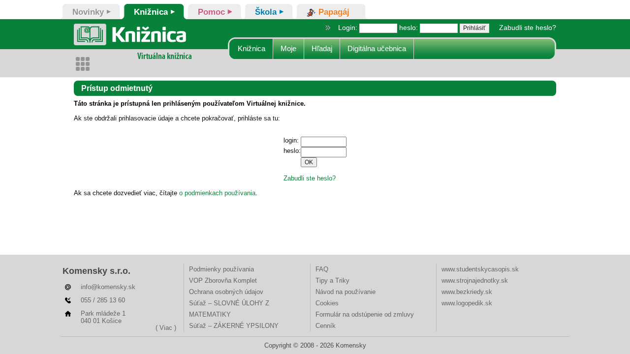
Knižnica (251, 48)
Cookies (327, 303)
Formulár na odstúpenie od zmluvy (364, 314)
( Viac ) (166, 327)
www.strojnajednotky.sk (474, 280)
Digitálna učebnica (376, 48)
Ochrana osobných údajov (226, 291)
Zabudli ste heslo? (527, 27)
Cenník (325, 325)
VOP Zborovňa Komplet (223, 280)
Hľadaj (322, 48)
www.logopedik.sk (466, 303)
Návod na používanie (345, 291)
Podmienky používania (221, 269)
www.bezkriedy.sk (466, 291)
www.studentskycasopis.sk (480, 269)
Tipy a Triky (332, 280)
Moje (288, 48)
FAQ (321, 269)
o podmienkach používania (217, 193)
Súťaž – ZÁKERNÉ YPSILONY (234, 325)
